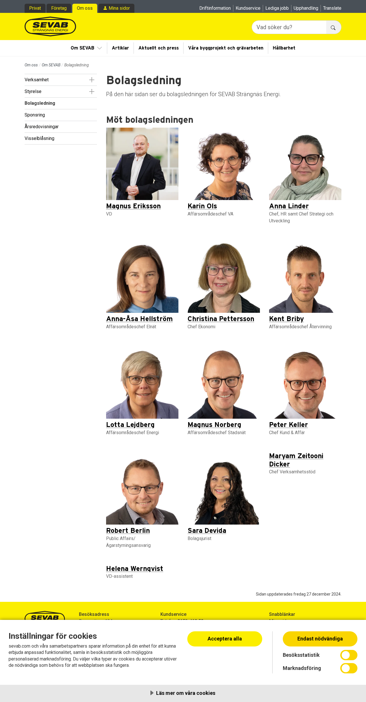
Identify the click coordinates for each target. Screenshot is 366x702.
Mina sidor (119, 8)
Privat (35, 8)
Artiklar (120, 48)
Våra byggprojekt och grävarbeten (225, 48)
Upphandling (306, 8)
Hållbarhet (284, 48)
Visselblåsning (39, 138)
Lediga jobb (277, 8)
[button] (91, 80)
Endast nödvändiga (320, 639)
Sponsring (35, 115)
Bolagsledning (40, 103)
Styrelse (33, 91)
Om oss (85, 8)
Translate (332, 8)
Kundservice (248, 8)
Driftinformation (215, 8)
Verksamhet (37, 79)
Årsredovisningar (42, 126)
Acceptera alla (225, 639)
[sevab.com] (50, 26)
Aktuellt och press (158, 48)
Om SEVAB (82, 48)
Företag (59, 8)
